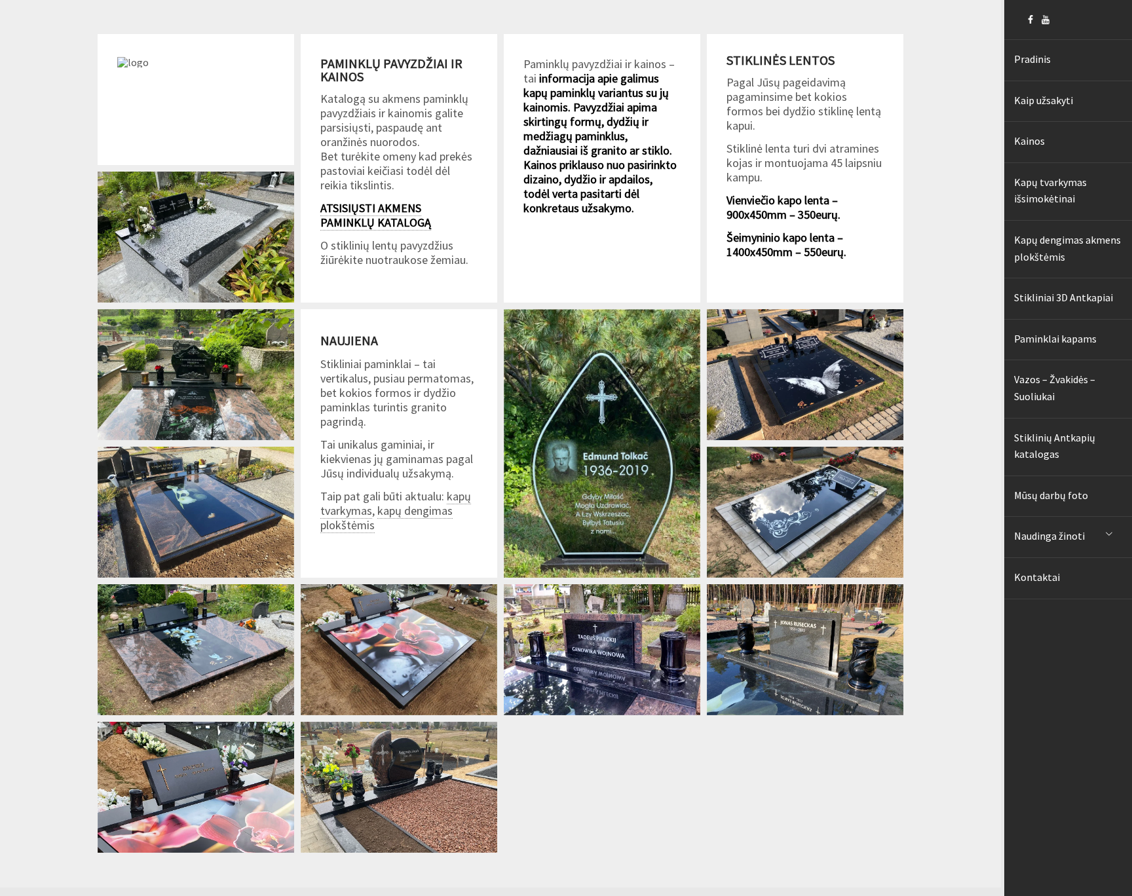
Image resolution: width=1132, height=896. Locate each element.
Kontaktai (1037, 577)
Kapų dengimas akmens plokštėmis (1067, 248)
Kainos (1029, 140)
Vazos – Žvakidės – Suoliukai (1054, 388)
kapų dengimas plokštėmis (386, 517)
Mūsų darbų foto (1051, 495)
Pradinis (1032, 58)
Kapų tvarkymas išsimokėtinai (1050, 191)
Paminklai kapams (1055, 338)
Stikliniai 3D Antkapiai (1063, 297)
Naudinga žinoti (1049, 535)
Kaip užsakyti (1043, 100)
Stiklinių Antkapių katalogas (1054, 446)
